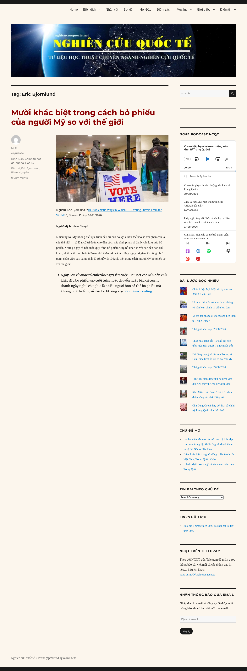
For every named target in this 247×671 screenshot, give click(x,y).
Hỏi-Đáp (145, 9)
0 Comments (19, 177)
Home (73, 9)
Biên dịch (89, 9)
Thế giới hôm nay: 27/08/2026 (209, 367)
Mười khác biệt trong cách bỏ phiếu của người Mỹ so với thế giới (83, 117)
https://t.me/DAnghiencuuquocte (197, 574)
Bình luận (17, 158)
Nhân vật (112, 9)
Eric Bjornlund (30, 168)
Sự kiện (129, 9)
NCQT (15, 147)
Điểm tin (226, 9)
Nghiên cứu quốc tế (23, 658)
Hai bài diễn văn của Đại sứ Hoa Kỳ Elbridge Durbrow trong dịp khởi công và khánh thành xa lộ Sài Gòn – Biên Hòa (208, 444)
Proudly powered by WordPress (57, 658)
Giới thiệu (204, 9)
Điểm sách (164, 9)
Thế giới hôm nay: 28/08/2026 (209, 329)
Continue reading (138, 291)
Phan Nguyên (20, 172)
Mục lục (182, 9)
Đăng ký (186, 631)
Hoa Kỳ (29, 162)
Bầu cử (15, 168)
